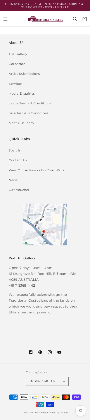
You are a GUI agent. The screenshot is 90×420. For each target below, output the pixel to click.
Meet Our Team (21, 123)
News (13, 180)
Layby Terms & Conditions (30, 103)
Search (14, 150)
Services (15, 84)
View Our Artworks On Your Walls (36, 170)
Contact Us (18, 160)
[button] (5, 19)
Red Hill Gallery (38, 412)
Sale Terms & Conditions (29, 113)
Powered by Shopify (57, 412)
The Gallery (18, 54)
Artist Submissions (24, 74)
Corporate (17, 64)
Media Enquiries (22, 93)
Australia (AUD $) (43, 381)
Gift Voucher (19, 190)
